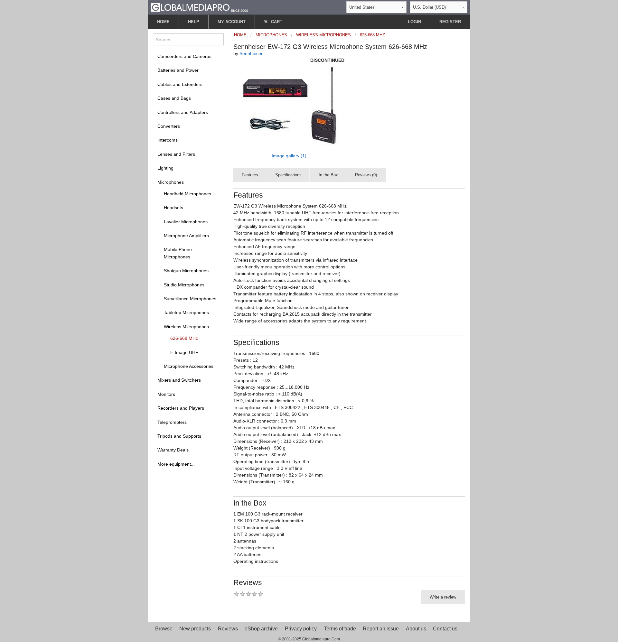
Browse (164, 628)
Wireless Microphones (186, 326)
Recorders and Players (180, 408)
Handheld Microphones (187, 193)
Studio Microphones (184, 284)
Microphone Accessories (188, 366)
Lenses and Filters (176, 154)
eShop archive (261, 628)
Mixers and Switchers (179, 380)
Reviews (228, 628)
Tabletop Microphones (186, 312)
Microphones (170, 182)
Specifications (288, 174)
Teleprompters (172, 422)
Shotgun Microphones (186, 270)
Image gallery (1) (289, 155)
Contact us (445, 628)
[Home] (199, 7)
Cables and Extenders (179, 84)
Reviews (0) (366, 174)
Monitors (166, 394)
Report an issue (381, 628)
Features (250, 174)
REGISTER (450, 21)
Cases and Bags (174, 98)
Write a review (443, 597)
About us (416, 628)
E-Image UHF (184, 352)
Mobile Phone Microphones (178, 253)
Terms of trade (340, 628)
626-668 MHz (184, 338)
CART (276, 21)
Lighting (165, 168)
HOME (163, 21)
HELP (193, 21)
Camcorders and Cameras (184, 56)
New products (195, 628)
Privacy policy (301, 628)
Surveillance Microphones (190, 298)
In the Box (328, 174)
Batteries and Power (178, 70)
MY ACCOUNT (232, 21)
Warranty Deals (173, 449)
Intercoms (167, 140)
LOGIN (414, 21)
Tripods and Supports (179, 436)
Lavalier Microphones (186, 221)
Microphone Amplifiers (186, 235)
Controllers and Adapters (182, 112)
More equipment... (176, 464)
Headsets (173, 207)
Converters (168, 126)
